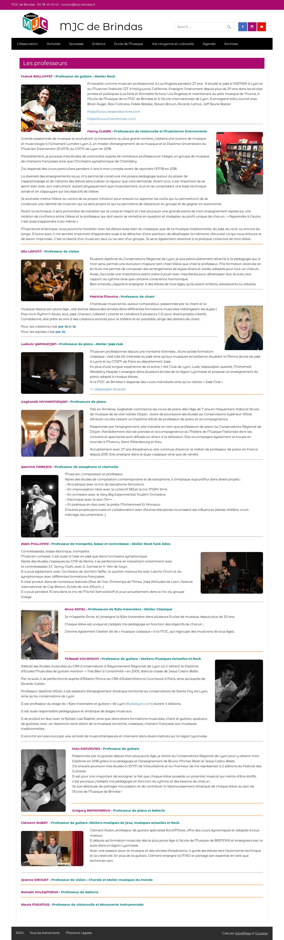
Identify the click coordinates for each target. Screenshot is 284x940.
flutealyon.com (139, 704)
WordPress (243, 933)
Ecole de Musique (128, 44)
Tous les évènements (44, 933)
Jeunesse (76, 44)
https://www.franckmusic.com (111, 119)
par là (60, 332)
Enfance (98, 44)
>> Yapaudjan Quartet (108, 389)
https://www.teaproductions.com (113, 111)
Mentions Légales (79, 933)
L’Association (27, 44)
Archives (231, 44)
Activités (53, 44)
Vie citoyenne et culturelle (173, 44)
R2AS (19, 933)
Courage (261, 933)
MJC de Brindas (101, 26)
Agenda (209, 44)
